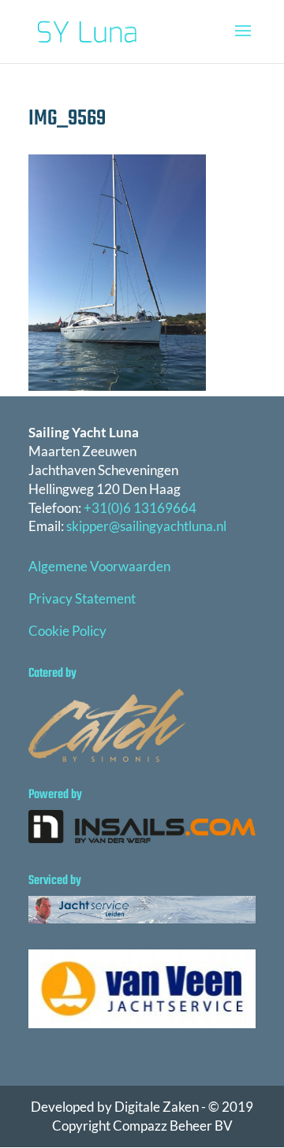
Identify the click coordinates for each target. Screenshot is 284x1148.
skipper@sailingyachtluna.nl (146, 526)
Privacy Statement (82, 598)
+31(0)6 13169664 (140, 508)
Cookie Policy (67, 630)
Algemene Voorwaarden (99, 566)
